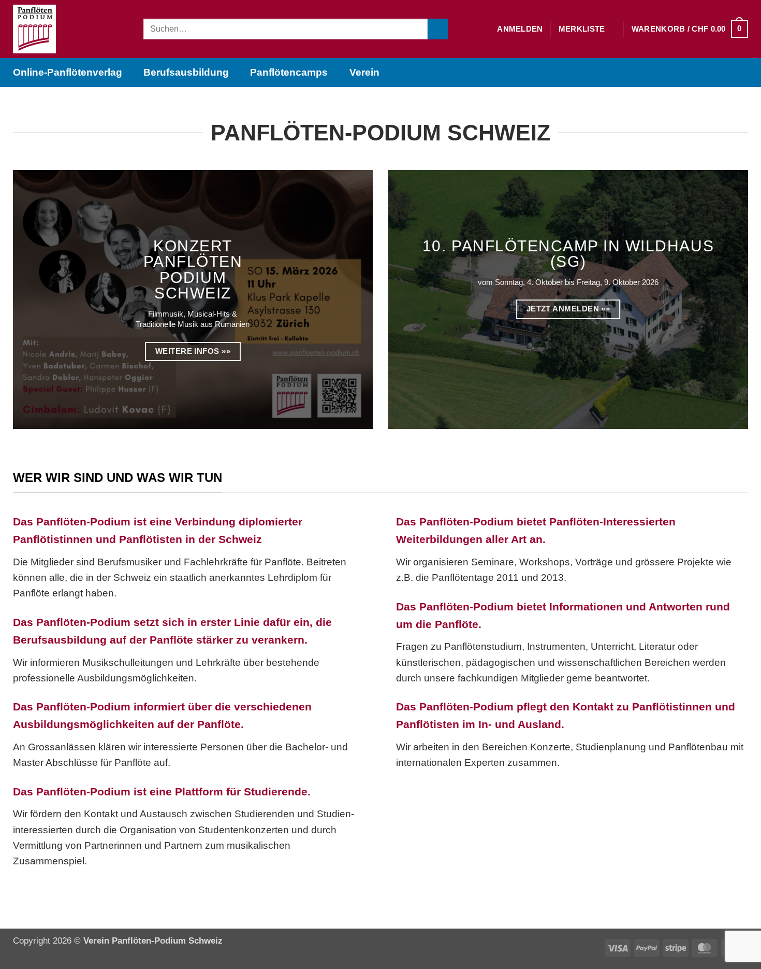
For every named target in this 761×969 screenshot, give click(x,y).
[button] (520, 29)
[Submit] (438, 29)
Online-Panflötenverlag (67, 72)
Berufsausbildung (186, 72)
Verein (364, 72)
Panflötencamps (289, 72)
